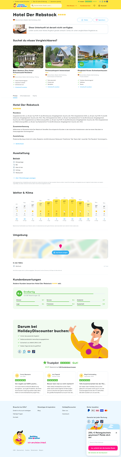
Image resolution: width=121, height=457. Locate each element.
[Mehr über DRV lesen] (100, 1)
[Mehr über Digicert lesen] (24, 352)
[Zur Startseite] (20, 5)
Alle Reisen (70, 5)
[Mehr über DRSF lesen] (107, 1)
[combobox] (46, 6)
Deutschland (19, 20)
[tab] (15, 95)
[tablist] (60, 95)
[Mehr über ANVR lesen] (105, 1)
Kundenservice (85, 5)
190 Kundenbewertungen (67, 367)
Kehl (39, 20)
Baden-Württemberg (30, 20)
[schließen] (116, 433)
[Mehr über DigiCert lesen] (102, 1)
